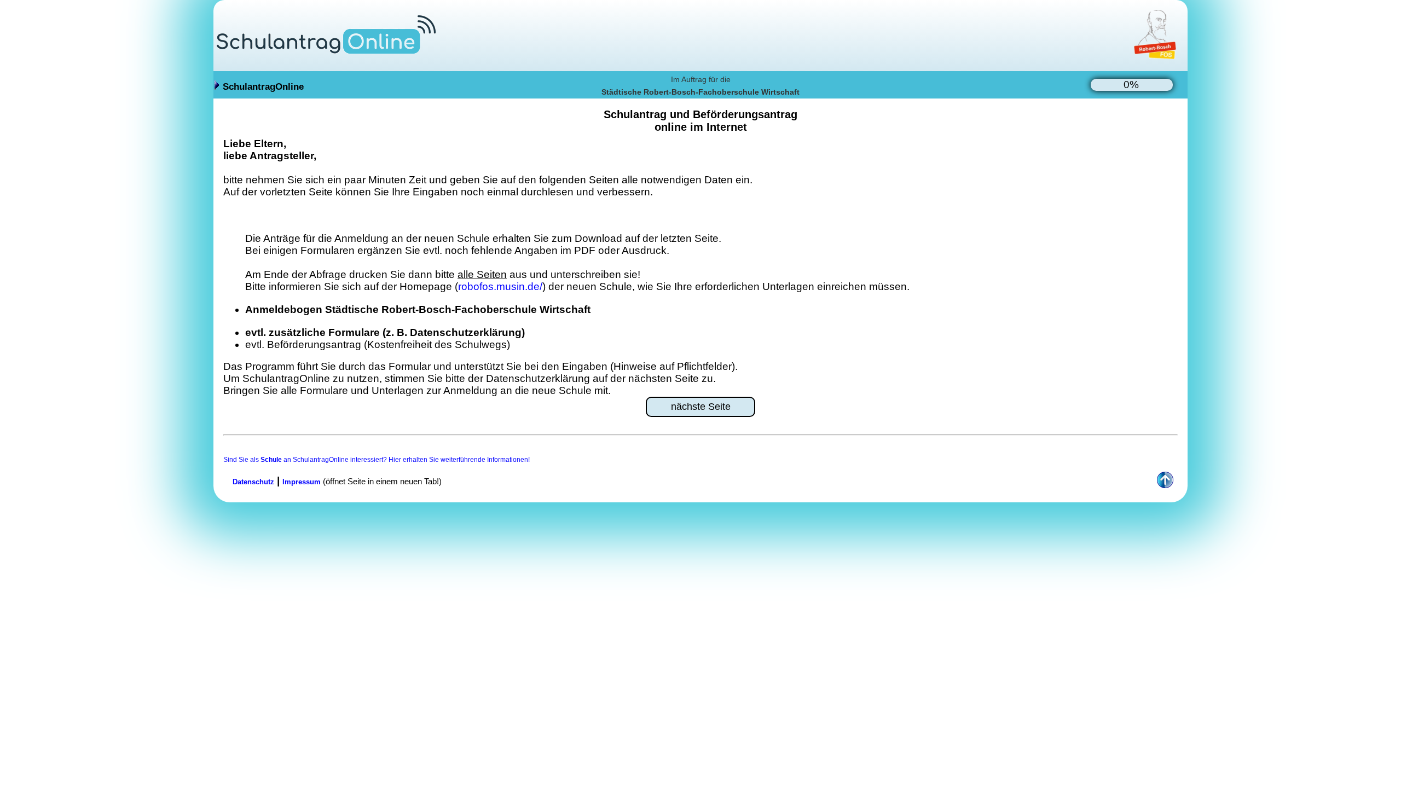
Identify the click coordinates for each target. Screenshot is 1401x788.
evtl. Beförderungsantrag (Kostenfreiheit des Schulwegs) (377, 344)
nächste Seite (701, 406)
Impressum (301, 482)
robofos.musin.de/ (500, 286)
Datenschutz (253, 482)
